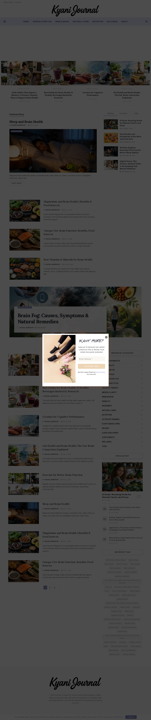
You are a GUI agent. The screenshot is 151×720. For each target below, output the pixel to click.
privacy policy (100, 372)
